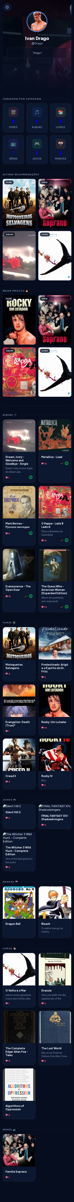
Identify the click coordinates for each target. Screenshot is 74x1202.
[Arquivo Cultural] (7, 7)
